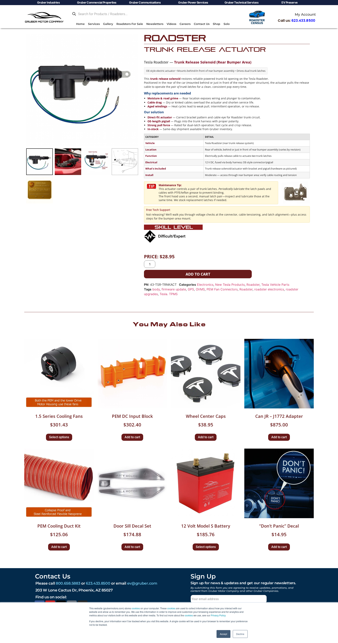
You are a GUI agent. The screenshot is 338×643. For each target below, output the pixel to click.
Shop (216, 24)
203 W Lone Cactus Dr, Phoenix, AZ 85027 (74, 590)
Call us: (296, 20)
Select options (59, 437)
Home (80, 24)
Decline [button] (240, 634)
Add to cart (198, 274)
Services (94, 24)
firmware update (174, 289)
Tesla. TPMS (169, 294)
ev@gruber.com (142, 583)
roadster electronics (269, 289)
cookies (136, 608)
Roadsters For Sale (129, 24)
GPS (191, 289)
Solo (227, 24)
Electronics (205, 285)
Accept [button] (223, 634)
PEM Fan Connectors (222, 289)
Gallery (108, 24)
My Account (305, 14)
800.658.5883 (68, 583)
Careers (185, 24)
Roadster (253, 285)
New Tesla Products (230, 285)
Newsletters (154, 24)
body (156, 289)
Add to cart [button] (132, 437)
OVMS (200, 289)
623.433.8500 (98, 583)
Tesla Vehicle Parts (275, 285)
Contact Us (201, 24)
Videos (171, 24)
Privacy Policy (218, 615)
